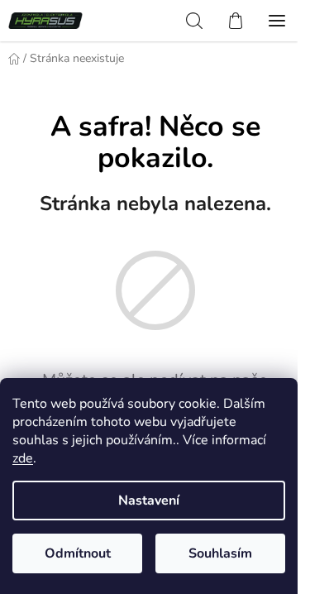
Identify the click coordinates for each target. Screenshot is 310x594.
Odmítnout (78, 553)
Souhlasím (220, 553)
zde (22, 458)
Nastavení (148, 500)
